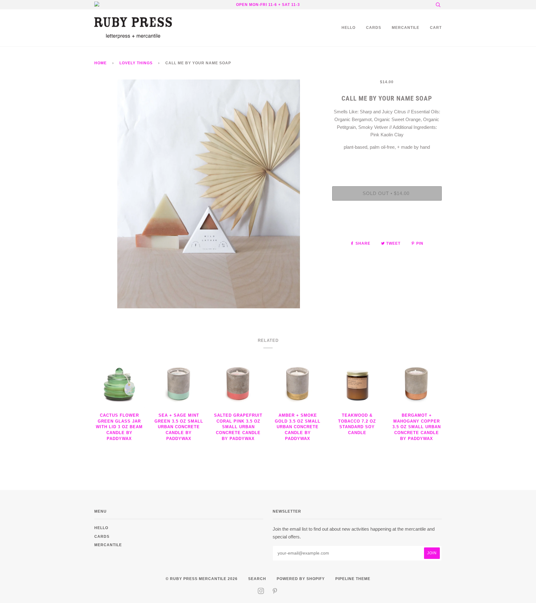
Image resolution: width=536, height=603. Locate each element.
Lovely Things (136, 63)
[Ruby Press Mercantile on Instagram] (261, 592)
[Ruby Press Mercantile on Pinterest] (275, 592)
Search (257, 579)
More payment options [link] (387, 226)
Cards (373, 27)
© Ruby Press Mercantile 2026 (202, 579)
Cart (436, 27)
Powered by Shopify (301, 579)
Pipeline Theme (352, 579)
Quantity (387, 161)
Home (100, 63)
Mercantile (405, 27)
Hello (348, 27)
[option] (208, 193)
